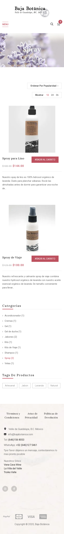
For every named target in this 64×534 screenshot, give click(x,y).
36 (57, 95)
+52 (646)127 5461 (26, 445)
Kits (7, 342)
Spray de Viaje (12, 257)
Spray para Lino (13, 158)
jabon (25, 385)
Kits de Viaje (11, 347)
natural (54, 385)
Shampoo (10, 352)
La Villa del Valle (13, 468)
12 (47, 95)
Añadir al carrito (45, 159)
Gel (6, 326)
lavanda (39, 385)
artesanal (10, 385)
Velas (7, 363)
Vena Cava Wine (12, 464)
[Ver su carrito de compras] (58, 24)
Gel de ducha (11, 331)
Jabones (9, 336)
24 (52, 95)
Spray (7, 358)
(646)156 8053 (16, 439)
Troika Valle (10, 472)
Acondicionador (13, 315)
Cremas (9, 320)
